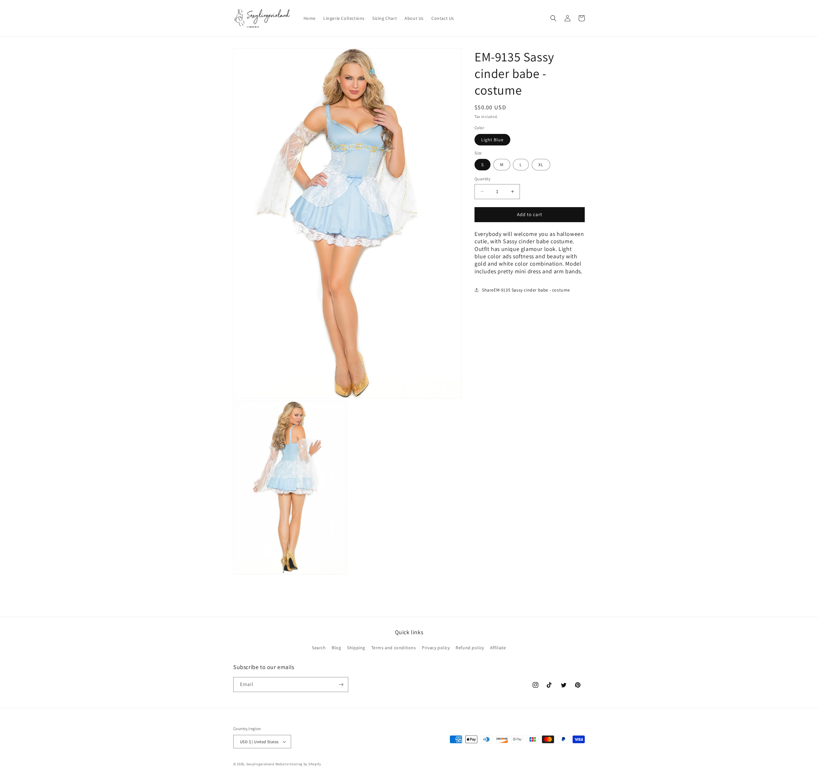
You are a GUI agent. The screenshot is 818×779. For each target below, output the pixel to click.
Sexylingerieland (260, 764)
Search (319, 647)
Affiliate (498, 647)
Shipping (356, 647)
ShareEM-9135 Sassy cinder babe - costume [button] (526, 290)
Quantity (482, 179)
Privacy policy (436, 647)
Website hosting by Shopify (298, 764)
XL (541, 164)
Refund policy (470, 647)
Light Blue (492, 140)
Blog (336, 647)
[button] (553, 18)
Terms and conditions (393, 647)
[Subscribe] (341, 684)
